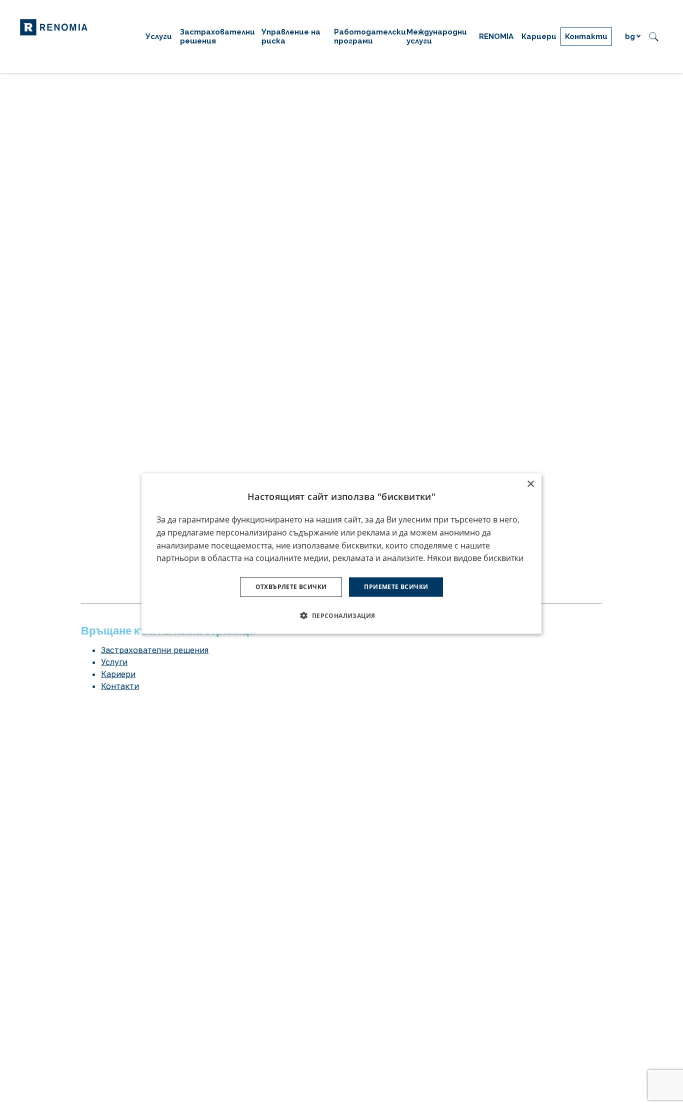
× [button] (530, 484)
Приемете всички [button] (396, 586)
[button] (341, 615)
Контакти (120, 686)
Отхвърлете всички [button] (291, 586)
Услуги (114, 662)
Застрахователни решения (154, 650)
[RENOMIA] (54, 26)
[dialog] (342, 554)
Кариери (118, 674)
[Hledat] (654, 36)
